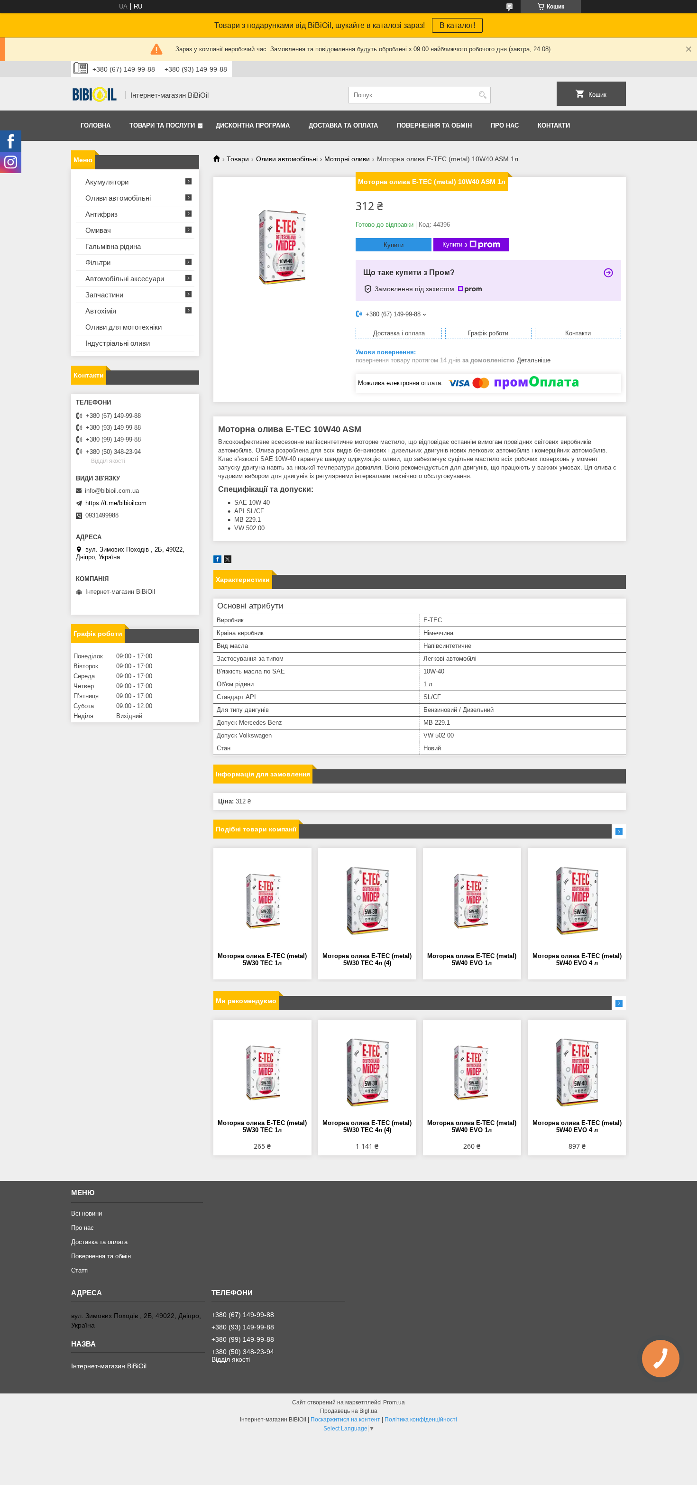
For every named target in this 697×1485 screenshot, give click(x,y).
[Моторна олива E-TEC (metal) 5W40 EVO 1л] (472, 900)
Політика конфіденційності (421, 1419)
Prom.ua (394, 1402)
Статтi (80, 1270)
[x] (227, 560)
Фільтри (97, 262)
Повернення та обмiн (434, 125)
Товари (238, 159)
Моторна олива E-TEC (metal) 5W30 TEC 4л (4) (367, 959)
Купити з (454, 244)
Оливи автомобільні (287, 159)
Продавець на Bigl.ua (348, 1411)
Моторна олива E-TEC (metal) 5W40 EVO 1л (471, 959)
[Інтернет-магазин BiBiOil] (95, 95)
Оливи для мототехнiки (123, 327)
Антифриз (101, 214)
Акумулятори (106, 182)
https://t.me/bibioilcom (116, 503)
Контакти (554, 125)
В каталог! (457, 25)
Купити (394, 245)
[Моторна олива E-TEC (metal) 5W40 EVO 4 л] (577, 900)
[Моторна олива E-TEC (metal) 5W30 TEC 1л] (262, 900)
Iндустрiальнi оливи (117, 343)
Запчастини (104, 295)
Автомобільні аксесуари (124, 279)
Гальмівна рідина (113, 246)
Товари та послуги (162, 125)
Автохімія (100, 311)
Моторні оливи (347, 159)
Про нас (505, 125)
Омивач (98, 230)
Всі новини (86, 1213)
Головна (95, 125)
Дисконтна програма (253, 125)
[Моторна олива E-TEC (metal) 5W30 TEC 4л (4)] (367, 900)
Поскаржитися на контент (345, 1419)
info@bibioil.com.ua (112, 490)
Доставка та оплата (343, 125)
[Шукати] (482, 95)
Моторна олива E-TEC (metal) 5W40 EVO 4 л (577, 959)
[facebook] (217, 560)
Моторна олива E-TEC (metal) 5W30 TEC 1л (262, 959)
